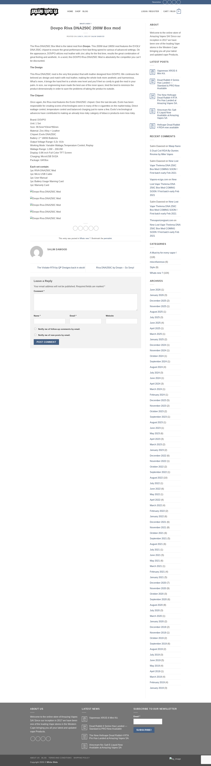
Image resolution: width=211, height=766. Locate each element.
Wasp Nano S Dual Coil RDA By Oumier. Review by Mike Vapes (165, 150)
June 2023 (155, 428)
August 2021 (156, 544)
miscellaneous (157, 262)
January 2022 (157, 516)
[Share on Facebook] (75, 228)
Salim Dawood (97, 36)
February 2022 (157, 511)
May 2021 (155, 560)
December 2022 (158, 455)
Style (152, 267)
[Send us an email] (174, 2)
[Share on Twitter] (80, 228)
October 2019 (157, 638)
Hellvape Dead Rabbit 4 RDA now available (168, 126)
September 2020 (158, 599)
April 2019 (155, 671)
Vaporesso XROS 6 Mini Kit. (167, 72)
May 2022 (155, 494)
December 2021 (158, 522)
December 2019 (158, 627)
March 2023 (156, 444)
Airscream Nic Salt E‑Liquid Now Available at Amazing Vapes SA (168, 114)
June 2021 (155, 555)
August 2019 (156, 649)
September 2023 (158, 417)
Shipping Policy (81, 758)
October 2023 (157, 411)
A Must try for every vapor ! (163, 253)
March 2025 (156, 334)
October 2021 (157, 533)
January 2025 (157, 339)
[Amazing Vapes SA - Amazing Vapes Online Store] (44, 11)
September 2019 (158, 643)
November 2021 (158, 527)
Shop (78, 11)
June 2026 (155, 289)
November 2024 (158, 350)
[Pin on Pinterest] (91, 228)
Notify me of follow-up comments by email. (59, 329)
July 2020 (155, 610)
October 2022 (157, 466)
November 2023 (158, 406)
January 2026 (157, 295)
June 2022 (155, 489)
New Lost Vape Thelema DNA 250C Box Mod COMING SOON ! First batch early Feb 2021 (164, 167)
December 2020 (158, 583)
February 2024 (157, 395)
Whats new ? (86, 24)
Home (70, 11)
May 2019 (155, 666)
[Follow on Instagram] (169, 2)
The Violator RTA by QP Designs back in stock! (61, 268)
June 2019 (155, 660)
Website (110, 316)
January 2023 (157, 450)
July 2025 (155, 317)
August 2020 (156, 605)
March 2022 (156, 505)
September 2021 (158, 538)
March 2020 (156, 616)
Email (73, 316)
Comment (39, 291)
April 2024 (155, 383)
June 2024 (155, 378)
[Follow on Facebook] (165, 2)
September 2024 (158, 361)
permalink (108, 238)
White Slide (52, 762)
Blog (85, 11)
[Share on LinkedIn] (96, 228)
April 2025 (155, 328)
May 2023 (155, 433)
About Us (35, 758)
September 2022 (158, 472)
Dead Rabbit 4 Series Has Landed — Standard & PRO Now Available (168, 84)
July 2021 (155, 549)
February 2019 (157, 682)
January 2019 (157, 688)
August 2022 (156, 478)
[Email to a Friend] (85, 228)
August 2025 (156, 312)
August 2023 (156, 422)
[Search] (64, 11)
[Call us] (179, 2)
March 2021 (156, 566)
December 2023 (158, 400)
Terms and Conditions (60, 758)
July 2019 (155, 655)
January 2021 (157, 577)
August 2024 (156, 367)
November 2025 (158, 306)
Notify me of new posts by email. (54, 335)
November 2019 (158, 632)
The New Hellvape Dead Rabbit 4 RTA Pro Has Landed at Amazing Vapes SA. (167, 99)
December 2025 (158, 301)
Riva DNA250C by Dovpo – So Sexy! (115, 268)
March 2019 (156, 677)
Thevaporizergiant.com (161, 220)
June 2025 (155, 323)
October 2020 (157, 594)
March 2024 (156, 389)
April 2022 (155, 500)
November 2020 (158, 588)
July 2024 (155, 372)
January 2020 (157, 621)
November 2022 (158, 461)
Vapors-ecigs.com (159, 179)
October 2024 (157, 356)
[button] (155, 2)
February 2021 (157, 572)
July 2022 (155, 483)
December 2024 (158, 345)
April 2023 (155, 439)
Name (37, 316)
